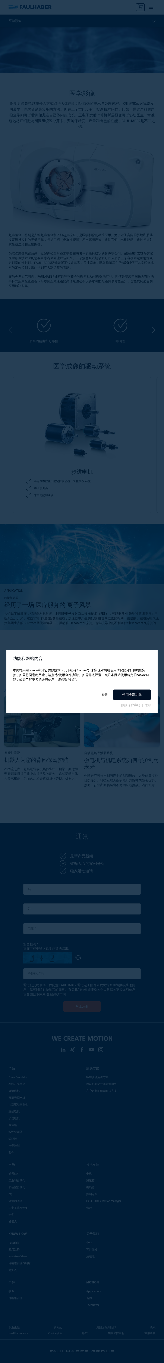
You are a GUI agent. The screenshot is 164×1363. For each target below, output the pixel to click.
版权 (148, 705)
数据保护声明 (131, 705)
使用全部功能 (132, 694)
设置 (105, 694)
